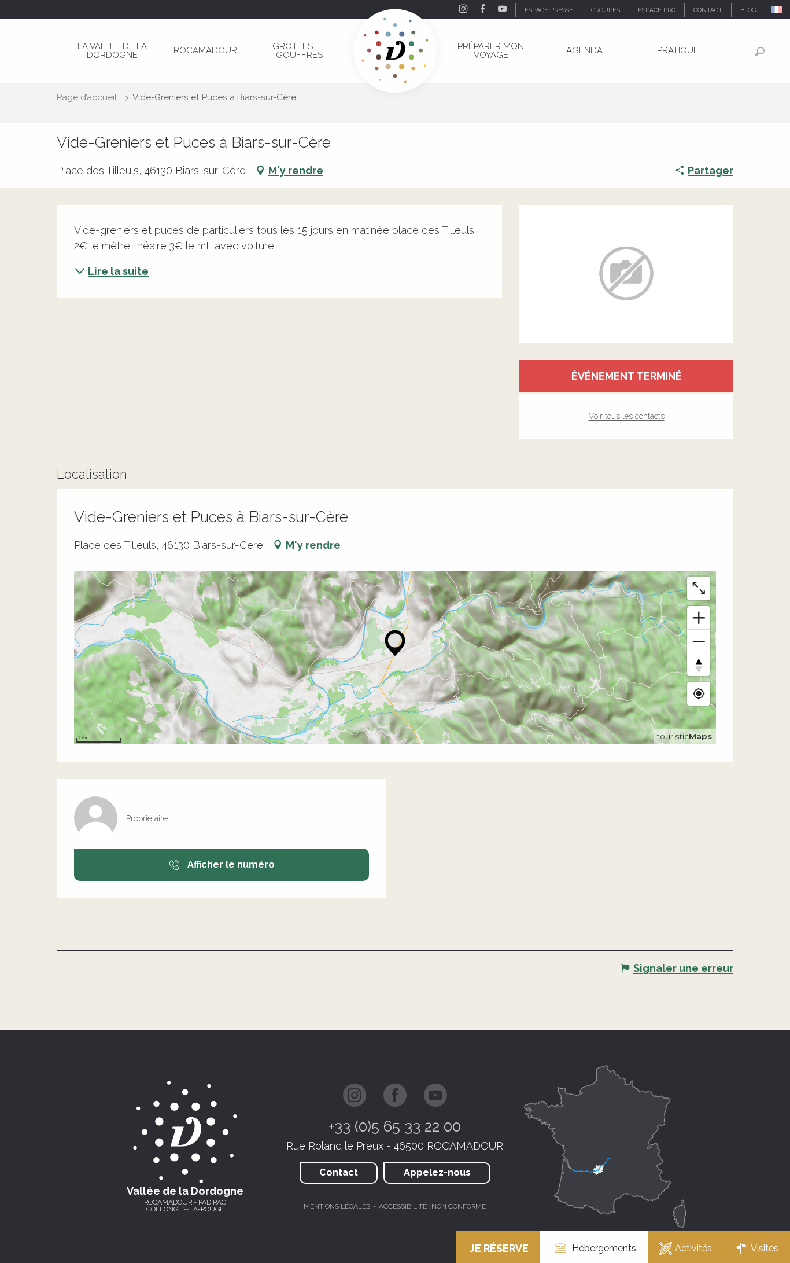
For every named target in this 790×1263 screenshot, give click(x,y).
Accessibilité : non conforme (432, 1206)
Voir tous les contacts (627, 416)
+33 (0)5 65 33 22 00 (394, 1126)
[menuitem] (112, 50)
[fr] (777, 9)
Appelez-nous (437, 1172)
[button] (777, 9)
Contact (338, 1172)
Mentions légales (337, 1206)
